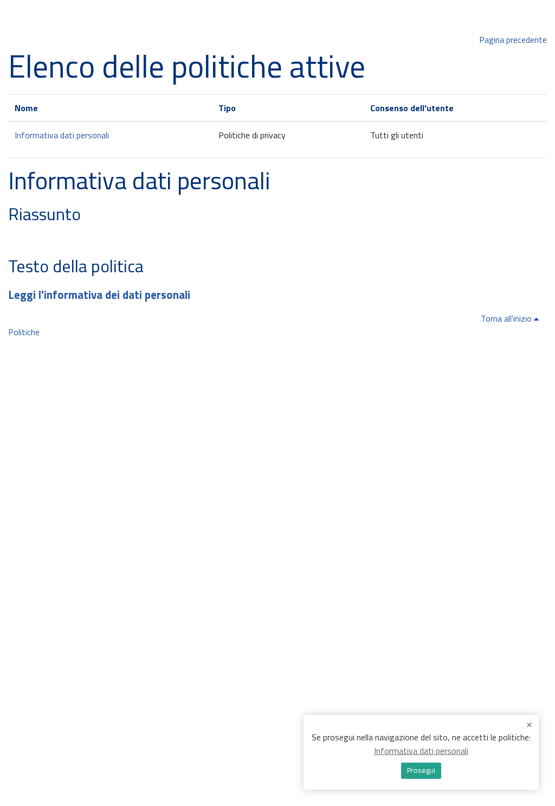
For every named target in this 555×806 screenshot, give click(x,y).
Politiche (24, 331)
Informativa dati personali (62, 135)
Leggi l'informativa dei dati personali (99, 294)
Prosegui (421, 770)
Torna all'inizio (507, 318)
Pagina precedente (513, 39)
